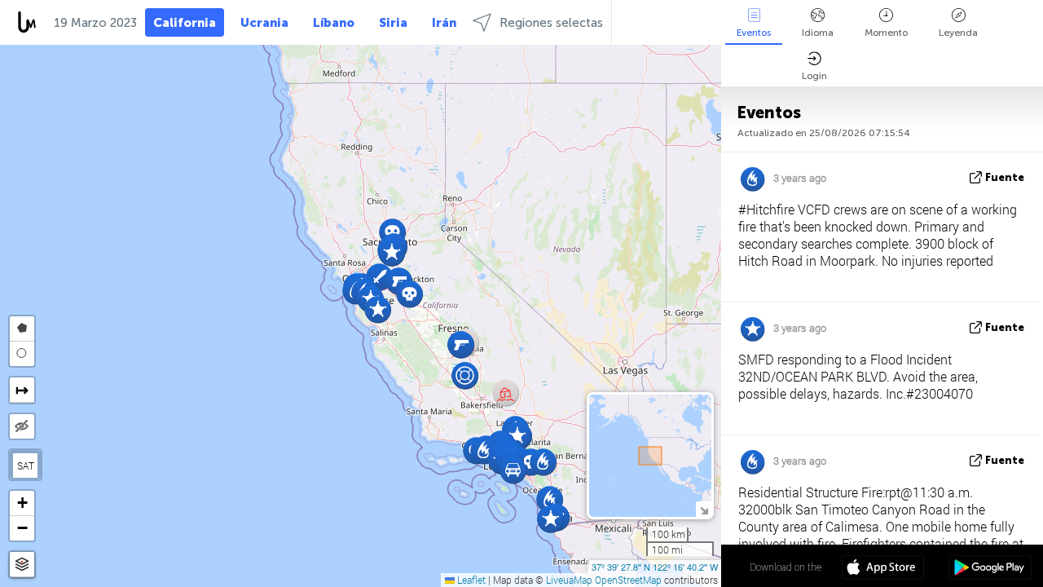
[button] (461, 344)
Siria (393, 22)
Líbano (333, 22)
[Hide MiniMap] (703, 509)
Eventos (754, 32)
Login (814, 76)
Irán (444, 22)
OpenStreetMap (628, 579)
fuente (1004, 177)
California (184, 22)
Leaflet (470, 579)
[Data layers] (22, 564)
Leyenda (958, 32)
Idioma (818, 32)
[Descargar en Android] (989, 569)
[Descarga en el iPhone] (883, 569)
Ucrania (264, 22)
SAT (25, 465)
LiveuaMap (569, 579)
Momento (886, 32)
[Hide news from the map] (22, 426)
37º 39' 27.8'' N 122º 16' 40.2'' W (655, 566)
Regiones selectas (551, 22)
